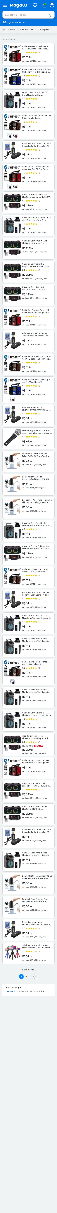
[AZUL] (9, 135)
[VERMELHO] (15, 135)
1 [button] (21, 976)
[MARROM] (15, 186)
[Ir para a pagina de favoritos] (35, 5)
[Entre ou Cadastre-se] (52, 5)
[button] (50, 15)
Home (10, 991)
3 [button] (31, 976)
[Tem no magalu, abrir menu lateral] (5, 5)
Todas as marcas (24, 991)
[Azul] (12, 681)
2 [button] (26, 976)
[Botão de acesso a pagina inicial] (19, 5)
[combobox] (28, 15)
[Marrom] (12, 399)
